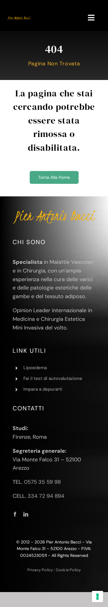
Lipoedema (35, 368)
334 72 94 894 (46, 496)
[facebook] (15, 514)
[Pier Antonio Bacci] (19, 18)
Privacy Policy (40, 569)
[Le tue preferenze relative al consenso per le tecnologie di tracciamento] (97, 596)
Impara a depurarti (42, 389)
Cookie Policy (68, 569)
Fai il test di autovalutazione (52, 378)
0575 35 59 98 (42, 482)
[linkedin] (25, 514)
